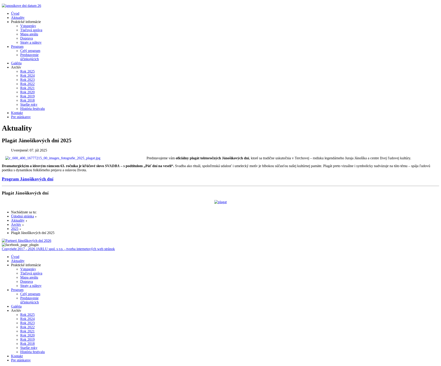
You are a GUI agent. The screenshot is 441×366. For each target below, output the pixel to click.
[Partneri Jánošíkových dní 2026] (26, 241)
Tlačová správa (31, 30)
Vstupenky (28, 26)
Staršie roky (28, 104)
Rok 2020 (27, 92)
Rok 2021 (27, 88)
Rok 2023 (27, 80)
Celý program (30, 51)
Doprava (26, 38)
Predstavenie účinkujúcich (29, 57)
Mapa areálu (29, 34)
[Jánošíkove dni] (21, 6)
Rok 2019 (27, 96)
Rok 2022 (27, 84)
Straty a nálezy (31, 42)
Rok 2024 (27, 75)
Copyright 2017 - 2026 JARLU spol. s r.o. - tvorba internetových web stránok (58, 249)
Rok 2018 (27, 100)
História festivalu (32, 109)
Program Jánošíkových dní (27, 179)
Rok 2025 (27, 71)
